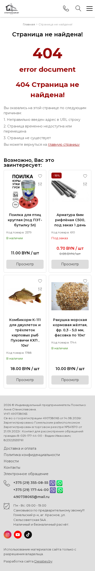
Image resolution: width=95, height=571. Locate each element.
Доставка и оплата (20, 448)
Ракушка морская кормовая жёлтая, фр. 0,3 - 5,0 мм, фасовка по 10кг (70, 327)
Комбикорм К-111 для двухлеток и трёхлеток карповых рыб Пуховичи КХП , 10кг (25, 333)
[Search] (78, 8)
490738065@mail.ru (31, 497)
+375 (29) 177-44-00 (31, 490)
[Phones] (66, 8)
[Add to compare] (40, 184)
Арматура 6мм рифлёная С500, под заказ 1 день (70, 220)
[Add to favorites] (40, 176)
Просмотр (25, 264)
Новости (11, 461)
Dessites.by (43, 561)
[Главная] (11, 8)
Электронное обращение (26, 474)
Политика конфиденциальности (32, 455)
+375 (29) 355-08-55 (30, 482)
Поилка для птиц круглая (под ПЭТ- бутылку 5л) (25, 220)
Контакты (12, 467)
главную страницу (64, 144)
